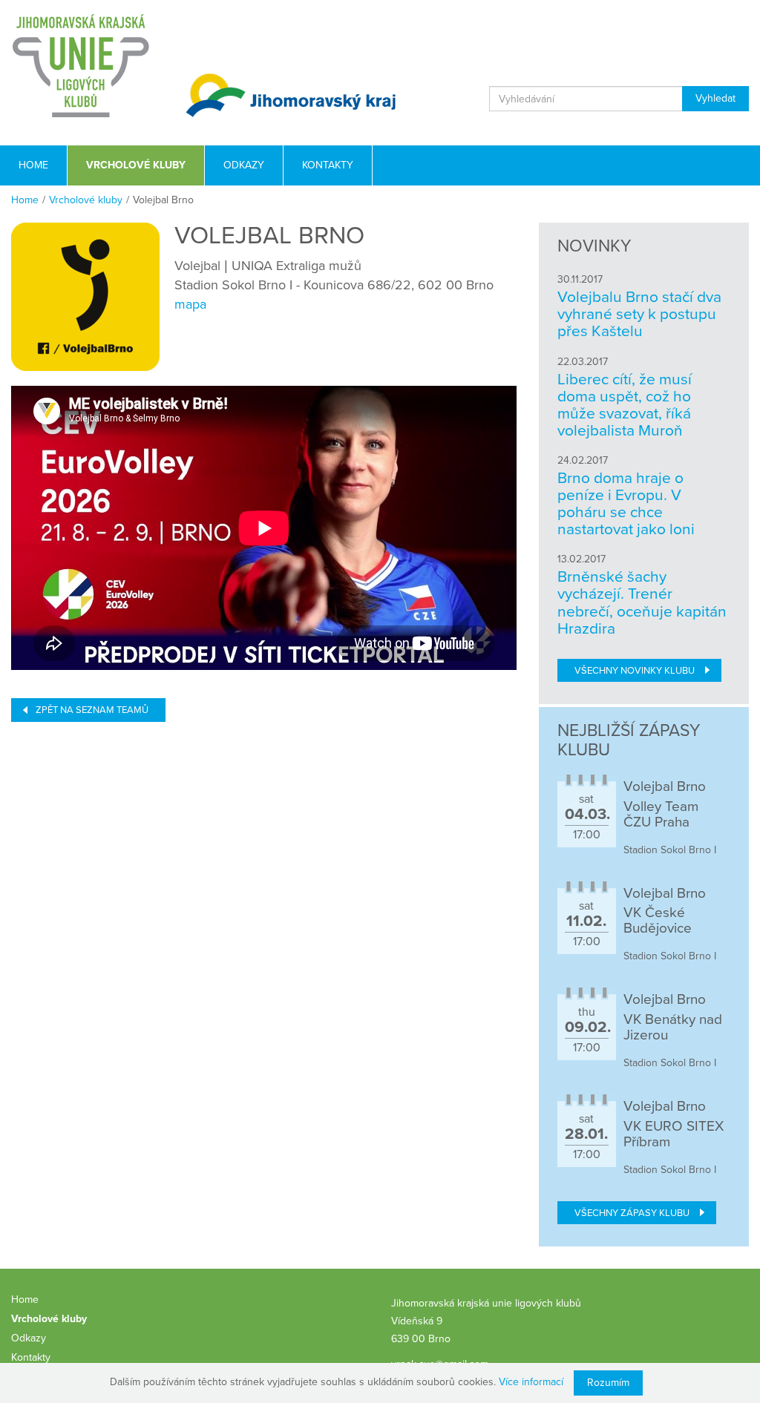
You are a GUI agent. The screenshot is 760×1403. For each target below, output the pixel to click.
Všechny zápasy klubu (631, 1213)
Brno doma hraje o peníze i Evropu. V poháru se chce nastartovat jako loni (626, 504)
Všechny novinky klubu (634, 671)
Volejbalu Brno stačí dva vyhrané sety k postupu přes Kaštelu (639, 314)
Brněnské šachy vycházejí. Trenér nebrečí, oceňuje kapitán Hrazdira (642, 602)
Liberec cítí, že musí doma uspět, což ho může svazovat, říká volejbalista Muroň (624, 405)
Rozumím (608, 1382)
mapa (190, 304)
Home (25, 200)
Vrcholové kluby (85, 200)
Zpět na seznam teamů (92, 710)
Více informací (531, 1382)
